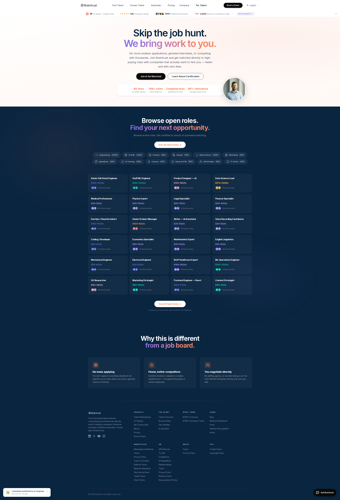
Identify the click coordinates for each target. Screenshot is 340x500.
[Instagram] (104, 436)
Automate (156, 5)
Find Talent (117, 5)
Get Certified (164, 425)
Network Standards (142, 468)
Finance (158, 161)
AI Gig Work (164, 428)
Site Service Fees (141, 472)
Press (212, 425)
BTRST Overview (190, 417)
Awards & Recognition (219, 428)
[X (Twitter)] (94, 436)
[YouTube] (98, 436)
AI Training (133, 161)
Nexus (136, 428)
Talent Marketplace (142, 417)
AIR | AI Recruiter (141, 425)
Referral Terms (140, 464)
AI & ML (135, 155)
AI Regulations (165, 461)
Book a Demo (233, 5)
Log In (253, 5)
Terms (136, 453)
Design (183, 155)
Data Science (209, 155)
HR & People (211, 161)
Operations (106, 161)
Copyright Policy (217, 453)
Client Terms (139, 480)
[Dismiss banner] (336, 14)
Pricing (171, 5)
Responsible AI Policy (168, 480)
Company (184, 5)
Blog (212, 417)
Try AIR (162, 453)
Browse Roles (165, 421)
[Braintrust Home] (88, 5)
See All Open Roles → (170, 144)
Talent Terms (139, 476)
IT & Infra (238, 161)
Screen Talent (137, 5)
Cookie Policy (216, 449)
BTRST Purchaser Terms (193, 421)
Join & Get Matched (151, 76)
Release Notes (165, 464)
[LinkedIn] (89, 436)
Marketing (236, 155)
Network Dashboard (218, 421)
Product (159, 155)
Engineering (108, 155)
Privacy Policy (140, 457)
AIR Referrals (164, 449)
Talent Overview (166, 417)
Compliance (164, 457)
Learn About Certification (185, 76)
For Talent (201, 5)
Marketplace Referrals (143, 449)
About (212, 432)
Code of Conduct (141, 461)
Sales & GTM (184, 161)
